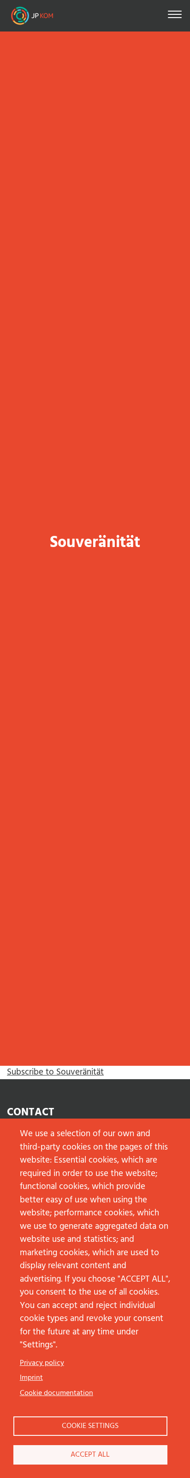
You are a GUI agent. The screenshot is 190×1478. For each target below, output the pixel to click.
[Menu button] (174, 16)
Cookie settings (90, 1426)
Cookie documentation (56, 1393)
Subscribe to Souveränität (55, 1072)
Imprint (31, 1378)
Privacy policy (42, 1363)
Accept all (90, 1455)
